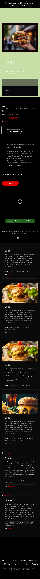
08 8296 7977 (14, 118)
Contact (26, 564)
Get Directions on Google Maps (20, 221)
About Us (35, 564)
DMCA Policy (6, 564)
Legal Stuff (22, 560)
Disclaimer (12, 560)
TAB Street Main (23, 569)
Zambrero (11, 486)
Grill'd (7, 121)
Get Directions (10, 183)
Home (4, 560)
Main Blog (17, 564)
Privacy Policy (34, 560)
